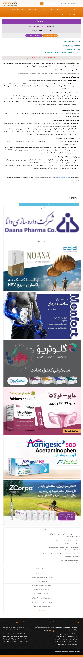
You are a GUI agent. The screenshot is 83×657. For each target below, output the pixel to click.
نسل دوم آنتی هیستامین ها (52, 53)
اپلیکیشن (67, 10)
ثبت (49, 205)
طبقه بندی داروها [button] (14, 10)
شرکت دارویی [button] (43, 10)
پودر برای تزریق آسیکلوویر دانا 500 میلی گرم (42, 602)
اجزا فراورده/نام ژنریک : (74, 42)
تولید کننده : (76, 45)
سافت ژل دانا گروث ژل (42, 581)
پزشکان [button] (24, 10)
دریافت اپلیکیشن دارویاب (50, 36)
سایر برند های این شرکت (42, 569)
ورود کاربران (63, 15)
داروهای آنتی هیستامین (67, 53)
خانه (74, 10)
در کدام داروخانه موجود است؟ (34, 36)
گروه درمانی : (76, 53)
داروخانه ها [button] (33, 10)
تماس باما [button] (72, 15)
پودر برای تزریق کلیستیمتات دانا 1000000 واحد (42, 590)
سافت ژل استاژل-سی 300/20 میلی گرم (42, 594)
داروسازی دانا (41, 21)
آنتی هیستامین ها (70, 50)
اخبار (50, 10)
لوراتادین (65, 41)
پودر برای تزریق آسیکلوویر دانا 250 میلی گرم (42, 598)
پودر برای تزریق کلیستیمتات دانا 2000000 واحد (42, 586)
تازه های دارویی (58, 10)
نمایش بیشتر (42, 611)
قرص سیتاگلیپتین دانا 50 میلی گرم (42, 606)
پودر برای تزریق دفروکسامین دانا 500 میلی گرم (42, 577)
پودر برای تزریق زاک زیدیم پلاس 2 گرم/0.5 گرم (42, 573)
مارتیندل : (77, 49)
